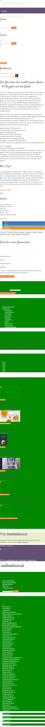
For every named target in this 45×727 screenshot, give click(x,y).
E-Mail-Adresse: (5, 290)
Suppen (18, 234)
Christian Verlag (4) (8, 617)
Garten (8, 343)
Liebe (1, 193)
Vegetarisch (26, 234)
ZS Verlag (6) (6, 710)
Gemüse (21, 232)
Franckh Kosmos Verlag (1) (10, 634)
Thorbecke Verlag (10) (9, 698)
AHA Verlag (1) (6, 606)
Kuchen (14, 345)
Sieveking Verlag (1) (8, 690)
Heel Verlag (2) (6, 641)
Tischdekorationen (10, 327)
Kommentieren (5, 31)
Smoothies (16, 347)
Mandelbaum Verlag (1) (9, 665)
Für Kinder (8, 314)
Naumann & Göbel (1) (9, 676)
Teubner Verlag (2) (8, 696)
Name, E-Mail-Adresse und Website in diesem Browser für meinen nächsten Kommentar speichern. (20, 272)
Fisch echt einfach (9, 476)
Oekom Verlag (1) (7, 681)
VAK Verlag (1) (6, 705)
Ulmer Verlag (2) (7, 701)
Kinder (4, 345)
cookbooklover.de (12, 560)
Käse (18, 345)
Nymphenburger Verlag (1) (10, 679)
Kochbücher (3, 63)
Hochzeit (35, 343)
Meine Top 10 (9, 323)
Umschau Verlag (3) (8, 703)
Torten (6, 349)
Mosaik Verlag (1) (7, 672)
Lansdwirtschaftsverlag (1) (10, 661)
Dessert (15, 340)
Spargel (30, 346)
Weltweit (35, 349)
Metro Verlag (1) (7, 670)
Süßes (2, 349)
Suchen (14, 28)
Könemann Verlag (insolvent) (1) (12, 657)
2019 (3, 364)
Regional (2, 347)
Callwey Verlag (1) (7, 616)
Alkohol (1, 340)
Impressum (23, 560)
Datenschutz (32, 560)
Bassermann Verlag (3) (9, 612)
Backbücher (8, 310)
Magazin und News (8, 307)
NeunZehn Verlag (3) (8, 677)
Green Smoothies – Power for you (16, 499)
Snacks (13, 234)
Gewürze (28, 232)
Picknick (34, 345)
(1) (3, 605)
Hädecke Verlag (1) (8, 643)
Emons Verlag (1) (7, 628)
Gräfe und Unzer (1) (8, 639)
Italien (40, 342)
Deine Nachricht (5, 256)
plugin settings (23, 542)
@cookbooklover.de (17, 534)
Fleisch (15, 232)
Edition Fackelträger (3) (9, 623)
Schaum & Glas (7, 452)
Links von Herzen (9, 40)
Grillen (34, 232)
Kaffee (1, 344)
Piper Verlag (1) (7, 687)
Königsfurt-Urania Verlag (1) (11, 659)
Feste (25, 340)
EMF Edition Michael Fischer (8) (11, 626)
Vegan (10, 349)
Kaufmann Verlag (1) (8, 648)
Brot (11, 340)
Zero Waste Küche (9, 405)
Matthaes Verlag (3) (8, 667)
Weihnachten (29, 349)
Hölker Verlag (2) (7, 645)
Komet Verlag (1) (7, 652)
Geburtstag (13, 343)
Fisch (10, 232)
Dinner (20, 340)
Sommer (26, 347)
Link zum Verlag (5, 190)
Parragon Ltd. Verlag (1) (9, 685)
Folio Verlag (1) (6, 630)
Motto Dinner (9, 325)
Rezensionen (6, 309)
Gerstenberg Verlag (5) (9, 637)
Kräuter (40, 232)
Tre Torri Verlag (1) (8, 699)
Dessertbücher (9, 312)
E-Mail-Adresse (5, 264)
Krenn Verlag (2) (7, 656)
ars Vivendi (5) (6, 608)
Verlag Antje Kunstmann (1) (10, 708)
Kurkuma (4, 428)
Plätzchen (39, 345)
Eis (23, 340)
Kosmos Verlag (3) (7, 654)
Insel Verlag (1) (6, 647)
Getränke (7, 318)
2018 (3, 366)
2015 (3, 371)
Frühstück (3, 343)
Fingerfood (31, 340)
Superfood (35, 347)
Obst (26, 345)
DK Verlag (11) (6, 621)
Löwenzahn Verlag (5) (9, 663)
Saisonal (3, 234)
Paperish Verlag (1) (8, 683)
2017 (3, 368)
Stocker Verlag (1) (7, 694)
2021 (3, 362)
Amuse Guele (6, 340)
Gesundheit (8, 316)
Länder (7, 321)
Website (3, 267)
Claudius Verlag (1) (8, 619)
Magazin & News (8, 35)
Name (2, 260)
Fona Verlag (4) (7, 632)
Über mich (5, 586)
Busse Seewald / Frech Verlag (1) (12, 614)
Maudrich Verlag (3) (8, 668)
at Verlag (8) (6, 610)
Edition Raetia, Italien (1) (9, 625)
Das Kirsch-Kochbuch (10, 523)
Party (30, 345)
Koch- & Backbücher (10, 31)
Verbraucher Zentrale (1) (9, 707)
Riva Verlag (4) (6, 688)
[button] (5, 222)
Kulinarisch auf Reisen (11, 33)
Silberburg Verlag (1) (8, 692)
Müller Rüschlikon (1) (8, 674)
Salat (8, 234)
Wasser (23, 349)
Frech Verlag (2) (7, 636)
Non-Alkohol (22, 345)
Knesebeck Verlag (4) (8, 650)
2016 (3, 369)
